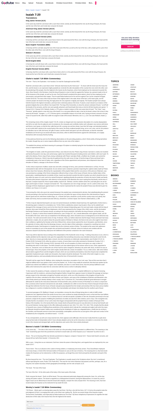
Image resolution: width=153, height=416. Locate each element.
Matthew (133, 222)
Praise (132, 149)
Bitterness (116, 94)
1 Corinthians (134, 229)
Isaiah (32, 10)
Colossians (116, 236)
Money (132, 138)
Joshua (132, 183)
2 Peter (115, 248)
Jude (114, 252)
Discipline (133, 103)
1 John (132, 248)
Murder (115, 140)
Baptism (115, 91)
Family (132, 108)
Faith (114, 108)
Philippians (133, 234)
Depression (133, 101)
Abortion (115, 85)
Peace (114, 147)
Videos (17, 3)
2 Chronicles (134, 192)
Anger (132, 85)
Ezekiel (132, 206)
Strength (133, 158)
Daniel (115, 209)
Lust (131, 131)
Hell (114, 124)
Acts (131, 227)
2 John (115, 250)
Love (114, 131)
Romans (115, 229)
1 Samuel (115, 188)
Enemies (132, 105)
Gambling (133, 114)
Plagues (115, 149)
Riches (115, 154)
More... (91, 3)
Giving (114, 117)
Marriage (133, 133)
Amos (132, 211)
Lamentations (117, 206)
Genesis (115, 179)
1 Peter (132, 245)
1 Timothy (133, 238)
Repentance (134, 151)
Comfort (115, 96)
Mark (114, 225)
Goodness (133, 117)
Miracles (115, 138)
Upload (30, 3)
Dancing (132, 96)
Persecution (134, 147)
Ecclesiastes (117, 202)
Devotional (116, 103)
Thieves (132, 163)
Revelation (133, 252)
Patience (133, 144)
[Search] (95, 3)
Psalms (115, 199)
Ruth (131, 185)
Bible (27, 10)
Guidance (133, 119)
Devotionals (49, 3)
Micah (114, 215)
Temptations (116, 163)
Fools (114, 112)
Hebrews (133, 243)
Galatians (133, 232)
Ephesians (116, 234)
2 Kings (132, 190)
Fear (131, 110)
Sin (113, 158)
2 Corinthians (117, 232)
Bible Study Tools (37, 408)
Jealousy (133, 126)
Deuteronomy (117, 183)
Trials (115, 165)
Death (132, 98)
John (114, 227)
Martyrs (115, 135)
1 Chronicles (117, 192)
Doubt (115, 105)
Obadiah (115, 213)
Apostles (133, 87)
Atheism (132, 89)
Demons (115, 101)
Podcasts (39, 3)
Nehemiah (133, 195)
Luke (131, 225)
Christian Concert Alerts (64, 3)
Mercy (132, 135)
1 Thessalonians (135, 236)
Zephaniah (133, 218)
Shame (132, 156)
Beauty (132, 91)
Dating (115, 98)
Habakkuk (116, 218)
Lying (114, 133)
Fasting (115, 110)
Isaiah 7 (38, 10)
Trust (132, 165)
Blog (24, 3)
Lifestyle (115, 128)
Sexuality (116, 156)
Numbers (133, 181)
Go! (88, 405)
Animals (115, 87)
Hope (114, 126)
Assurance (116, 89)
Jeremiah (133, 204)
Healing (132, 121)
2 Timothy (115, 241)
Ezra (114, 195)
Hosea (132, 209)
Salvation (133, 154)
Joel (114, 211)
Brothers (133, 94)
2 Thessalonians (118, 238)
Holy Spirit (133, 124)
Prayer (115, 151)
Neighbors (133, 140)
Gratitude (116, 119)
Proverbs (133, 199)
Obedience (133, 142)
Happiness (116, 121)
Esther (115, 197)
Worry (115, 170)
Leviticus (115, 181)
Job (131, 197)
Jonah (132, 213)
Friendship (116, 114)
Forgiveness (134, 112)
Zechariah (133, 220)
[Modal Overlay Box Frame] (130, 44)
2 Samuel (133, 188)
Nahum (132, 215)
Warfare (115, 168)
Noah (114, 142)
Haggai (115, 220)
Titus (131, 241)
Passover (116, 144)
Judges (115, 185)
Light (132, 128)
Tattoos (132, 161)
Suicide (115, 161)
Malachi (115, 222)
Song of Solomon (135, 202)
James (114, 245)
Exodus (132, 179)
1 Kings (115, 190)
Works (132, 168)
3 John (132, 250)
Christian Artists (80, 3)
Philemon (115, 243)
